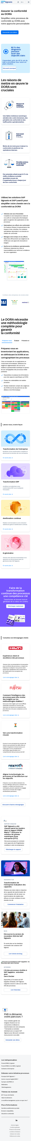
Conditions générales (15, 1127)
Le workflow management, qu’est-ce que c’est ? (14, 1100)
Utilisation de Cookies (15, 1134)
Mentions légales (15, 1125)
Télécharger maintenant (15, 606)
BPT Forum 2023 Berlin (7, 1095)
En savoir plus (7, 457)
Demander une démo (9, 32)
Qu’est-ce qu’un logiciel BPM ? (9, 1079)
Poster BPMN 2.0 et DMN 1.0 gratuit (11, 1066)
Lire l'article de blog (15, 953)
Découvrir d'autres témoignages (13, 804)
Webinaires (4, 1084)
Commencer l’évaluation (15, 904)
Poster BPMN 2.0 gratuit (7, 1063)
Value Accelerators (6, 1097)
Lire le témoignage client (10, 677)
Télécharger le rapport (13, 849)
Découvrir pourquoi (9, 68)
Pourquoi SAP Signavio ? (8, 1076)
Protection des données (14, 1129)
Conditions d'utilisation (14, 1131)
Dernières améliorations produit (10, 1108)
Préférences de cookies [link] (15, 1136)
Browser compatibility (7, 1111)
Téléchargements (6, 1087)
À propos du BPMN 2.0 (7, 1082)
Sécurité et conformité (7, 1113)
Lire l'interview (15, 990)
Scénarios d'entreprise (7, 1068)
